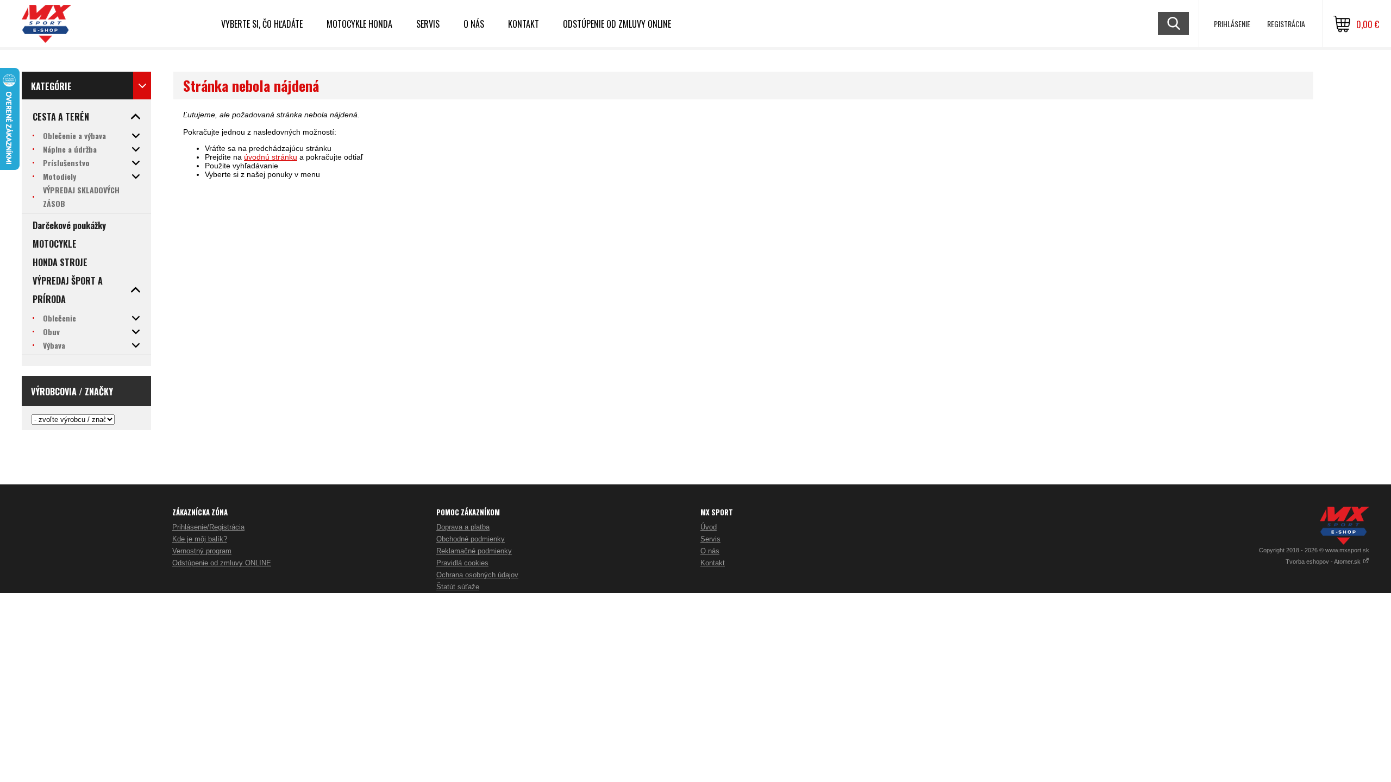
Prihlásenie (1232, 23)
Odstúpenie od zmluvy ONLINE (617, 23)
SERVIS (428, 23)
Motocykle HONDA (359, 23)
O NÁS (473, 23)
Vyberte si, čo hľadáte (262, 23)
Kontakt (523, 23)
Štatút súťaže (457, 587)
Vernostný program (201, 551)
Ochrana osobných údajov (477, 575)
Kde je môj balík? (199, 539)
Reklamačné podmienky (474, 551)
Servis (710, 539)
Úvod (708, 527)
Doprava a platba (463, 527)
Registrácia (1286, 23)
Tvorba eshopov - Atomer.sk (1324, 561)
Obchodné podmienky (470, 539)
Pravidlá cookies (462, 563)
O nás (709, 551)
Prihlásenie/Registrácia (208, 527)
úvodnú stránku (270, 157)
